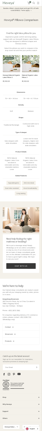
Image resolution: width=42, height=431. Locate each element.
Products (8, 341)
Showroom (9, 334)
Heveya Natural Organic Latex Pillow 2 (11, 76)
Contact (8, 327)
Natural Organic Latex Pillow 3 (30, 76)
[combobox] (32, 428)
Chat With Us (21, 266)
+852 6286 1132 (25, 317)
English (32, 429)
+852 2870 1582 (14, 310)
